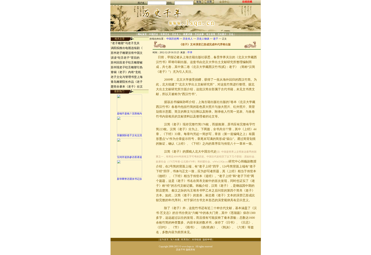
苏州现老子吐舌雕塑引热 (127, 67)
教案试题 (187, 34)
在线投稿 (247, 1)
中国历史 (153, 34)
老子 (215, 38)
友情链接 (196, 239)
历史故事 (199, 34)
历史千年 (180, 249)
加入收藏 (175, 239)
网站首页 (142, 34)
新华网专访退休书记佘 (129, 178)
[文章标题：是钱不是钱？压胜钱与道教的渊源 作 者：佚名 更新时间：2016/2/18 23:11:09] (129, 111)
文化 (231, 34)
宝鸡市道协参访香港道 (129, 157)
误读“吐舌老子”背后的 (125, 57)
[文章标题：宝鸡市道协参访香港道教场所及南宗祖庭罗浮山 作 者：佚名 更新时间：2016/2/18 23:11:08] (129, 154)
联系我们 (185, 239)
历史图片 (222, 34)
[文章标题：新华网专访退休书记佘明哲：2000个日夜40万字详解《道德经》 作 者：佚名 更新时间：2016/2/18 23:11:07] (129, 176)
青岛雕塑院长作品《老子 (127, 81)
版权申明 (207, 239)
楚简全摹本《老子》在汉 (127, 86)
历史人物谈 (203, 38)
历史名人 (176, 34)
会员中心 (224, 1)
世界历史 (165, 34)
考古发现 (210, 34)
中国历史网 (172, 38)
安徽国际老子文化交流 (129, 135)
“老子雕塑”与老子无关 (125, 43)
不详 (189, 52)
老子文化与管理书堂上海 (127, 77)
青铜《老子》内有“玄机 (126, 72)
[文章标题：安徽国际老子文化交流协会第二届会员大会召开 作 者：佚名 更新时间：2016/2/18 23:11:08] (129, 132)
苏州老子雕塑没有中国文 (127, 52)
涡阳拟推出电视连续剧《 (127, 48)
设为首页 (164, 239)
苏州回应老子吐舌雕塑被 (127, 62)
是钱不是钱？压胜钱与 (129, 113)
